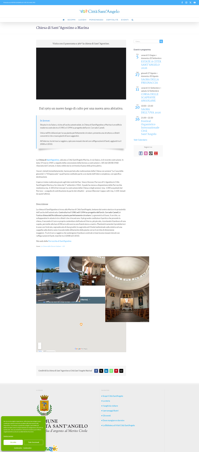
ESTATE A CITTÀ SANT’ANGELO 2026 (151, 65)
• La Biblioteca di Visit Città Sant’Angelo (118, 425)
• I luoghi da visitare (109, 406)
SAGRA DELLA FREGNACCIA (150, 81)
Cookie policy (18, 448)
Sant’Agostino (53, 160)
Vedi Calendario (140, 139)
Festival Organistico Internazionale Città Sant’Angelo (150, 127)
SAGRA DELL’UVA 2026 (151, 111)
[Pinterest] (116, 370)
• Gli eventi (106, 415)
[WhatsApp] (111, 370)
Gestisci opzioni (8, 436)
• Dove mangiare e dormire (112, 420)
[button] (132, 19)
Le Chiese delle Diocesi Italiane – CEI (53, 246)
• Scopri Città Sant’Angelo (112, 396)
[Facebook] (96, 370)
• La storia (105, 401)
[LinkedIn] (106, 370)
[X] (101, 370)
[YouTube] (156, 153)
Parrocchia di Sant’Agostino (59, 241)
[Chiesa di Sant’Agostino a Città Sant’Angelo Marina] (127, 258)
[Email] (121, 370)
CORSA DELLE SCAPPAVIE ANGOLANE (149, 97)
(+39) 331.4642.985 (29, 2)
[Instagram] (146, 153)
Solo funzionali (33, 442)
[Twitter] (151, 153)
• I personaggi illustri (110, 410)
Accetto (13, 442)
